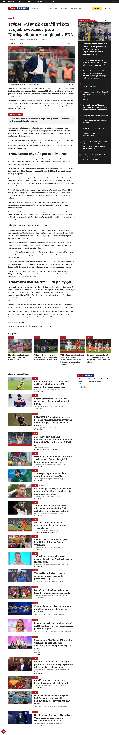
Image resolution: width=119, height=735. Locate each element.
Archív (29, 1)
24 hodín (93, 20)
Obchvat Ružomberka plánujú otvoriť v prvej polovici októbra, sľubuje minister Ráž (94, 156)
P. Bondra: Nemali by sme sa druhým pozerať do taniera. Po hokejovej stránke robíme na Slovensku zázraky (53, 664)
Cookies (79, 383)
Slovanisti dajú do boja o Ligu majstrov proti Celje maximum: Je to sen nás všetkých (52, 609)
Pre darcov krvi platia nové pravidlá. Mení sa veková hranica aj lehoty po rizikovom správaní (96, 62)
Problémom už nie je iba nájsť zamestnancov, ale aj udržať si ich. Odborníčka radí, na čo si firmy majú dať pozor (95, 132)
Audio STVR (50, 1)
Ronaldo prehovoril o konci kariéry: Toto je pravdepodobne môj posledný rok (53, 681)
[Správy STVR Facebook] (79, 388)
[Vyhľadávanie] (109, 8)
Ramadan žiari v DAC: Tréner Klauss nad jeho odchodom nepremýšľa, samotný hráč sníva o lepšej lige (51, 384)
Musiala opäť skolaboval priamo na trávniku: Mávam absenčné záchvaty (52, 591)
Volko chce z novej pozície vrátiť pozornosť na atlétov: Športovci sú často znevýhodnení (53, 559)
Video (42, 485)
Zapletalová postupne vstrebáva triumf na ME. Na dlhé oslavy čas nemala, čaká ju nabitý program (53, 626)
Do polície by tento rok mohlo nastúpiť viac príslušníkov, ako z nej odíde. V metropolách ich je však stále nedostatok (95, 74)
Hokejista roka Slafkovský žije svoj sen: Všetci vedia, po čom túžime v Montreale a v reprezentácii (53, 718)
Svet (56, 8)
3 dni (99, 20)
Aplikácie (101, 378)
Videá (85, 378)
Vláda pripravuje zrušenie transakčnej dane (92, 85)
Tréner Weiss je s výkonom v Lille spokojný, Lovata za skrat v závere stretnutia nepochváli (45, 357)
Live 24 (96, 8)
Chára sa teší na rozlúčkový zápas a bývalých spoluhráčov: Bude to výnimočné (51, 542)
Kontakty (79, 378)
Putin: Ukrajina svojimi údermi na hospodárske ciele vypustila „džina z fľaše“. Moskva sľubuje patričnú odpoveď (95, 119)
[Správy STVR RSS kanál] (84, 388)
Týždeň (104, 20)
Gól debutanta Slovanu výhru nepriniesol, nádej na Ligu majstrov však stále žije (51, 525)
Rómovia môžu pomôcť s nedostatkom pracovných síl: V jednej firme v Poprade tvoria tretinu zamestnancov (95, 49)
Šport (81, 8)
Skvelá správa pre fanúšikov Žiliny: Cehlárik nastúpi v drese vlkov (51, 475)
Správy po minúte (37, 8)
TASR (12, 43)
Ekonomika (65, 8)
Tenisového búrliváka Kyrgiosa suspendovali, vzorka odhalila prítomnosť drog (49, 576)
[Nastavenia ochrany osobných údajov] (3, 731)
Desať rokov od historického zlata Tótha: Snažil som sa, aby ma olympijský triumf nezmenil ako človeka (53, 459)
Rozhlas (11, 1)
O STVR (107, 378)
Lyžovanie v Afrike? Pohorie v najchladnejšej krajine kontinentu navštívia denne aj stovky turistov (95, 107)
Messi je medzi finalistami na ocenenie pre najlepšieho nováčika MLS (19, 357)
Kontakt (115, 1)
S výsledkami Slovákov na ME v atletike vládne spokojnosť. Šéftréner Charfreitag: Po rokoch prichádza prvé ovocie (53, 644)
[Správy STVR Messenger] (81, 388)
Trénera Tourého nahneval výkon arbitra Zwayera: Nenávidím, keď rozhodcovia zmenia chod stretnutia (51, 508)
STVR (3, 1)
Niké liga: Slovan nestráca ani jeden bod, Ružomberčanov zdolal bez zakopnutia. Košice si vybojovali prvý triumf (52, 699)
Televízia (20, 1)
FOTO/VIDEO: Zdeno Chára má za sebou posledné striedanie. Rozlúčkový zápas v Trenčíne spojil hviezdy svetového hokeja (53, 421)
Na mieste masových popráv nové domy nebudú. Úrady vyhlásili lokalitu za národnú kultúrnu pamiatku (95, 95)
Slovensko (49, 8)
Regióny (74, 8)
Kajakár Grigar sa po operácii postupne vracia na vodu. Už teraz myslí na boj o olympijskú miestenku (52, 491)
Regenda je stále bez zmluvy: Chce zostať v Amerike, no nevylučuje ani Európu (51, 401)
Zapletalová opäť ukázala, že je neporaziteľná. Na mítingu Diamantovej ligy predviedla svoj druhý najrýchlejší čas (53, 440)
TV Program (39, 1)
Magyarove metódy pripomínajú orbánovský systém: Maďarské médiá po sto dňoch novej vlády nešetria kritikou (95, 145)
